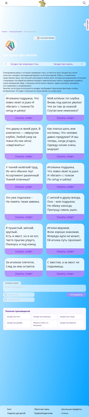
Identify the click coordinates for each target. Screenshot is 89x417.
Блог (9, 409)
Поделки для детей (16, 413)
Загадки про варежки (68, 323)
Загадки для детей (15, 32)
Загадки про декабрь (15, 323)
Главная (4, 32)
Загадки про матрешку (41, 317)
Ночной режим (47, 38)
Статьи (64, 413)
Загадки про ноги (13, 317)
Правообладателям (43, 413)
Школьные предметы (71, 409)
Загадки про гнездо (67, 317)
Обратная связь (41, 409)
